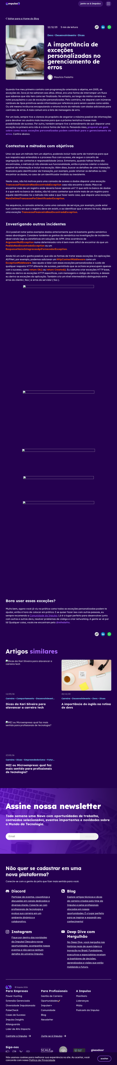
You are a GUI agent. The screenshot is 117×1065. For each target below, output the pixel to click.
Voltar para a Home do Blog (23, 18)
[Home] (13, 3)
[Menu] (108, 4)
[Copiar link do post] (97, 27)
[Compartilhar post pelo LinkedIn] (103, 27)
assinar (89, 836)
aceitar (104, 1058)
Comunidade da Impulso (43, 615)
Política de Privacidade (42, 1060)
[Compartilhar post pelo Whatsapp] (109, 27)
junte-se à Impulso (90, 3)
